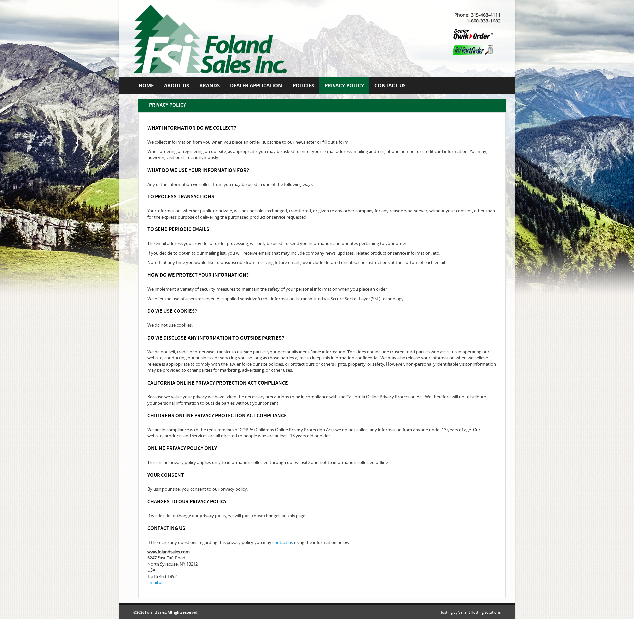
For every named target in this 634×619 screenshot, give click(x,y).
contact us (282, 542)
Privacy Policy (344, 85)
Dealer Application (256, 85)
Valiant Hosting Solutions (479, 612)
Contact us (389, 85)
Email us (155, 582)
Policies (303, 85)
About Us (176, 85)
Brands (209, 85)
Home (146, 85)
